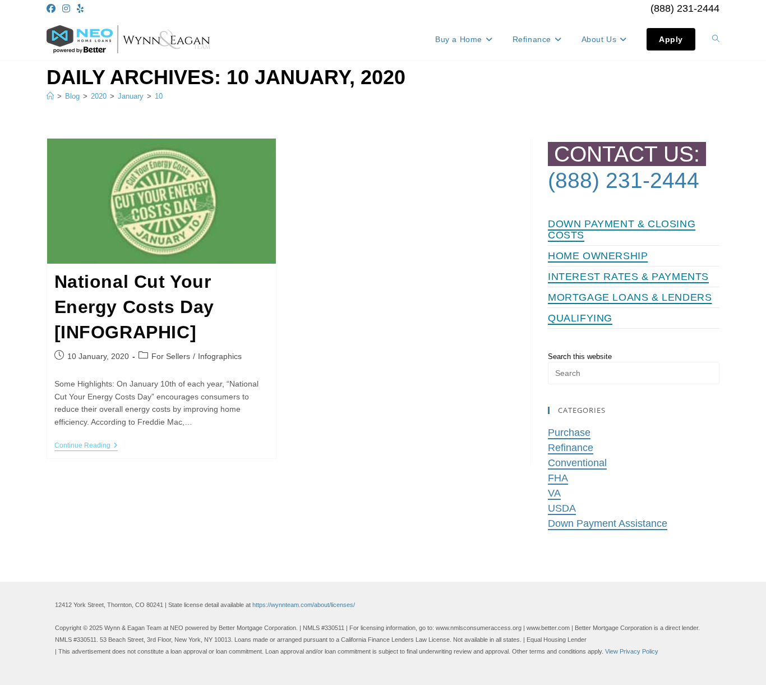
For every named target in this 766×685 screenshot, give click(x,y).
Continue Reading (86, 446)
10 (159, 96)
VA (554, 493)
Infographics (220, 356)
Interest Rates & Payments (628, 276)
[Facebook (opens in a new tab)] (53, 9)
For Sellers (170, 356)
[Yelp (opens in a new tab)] (80, 9)
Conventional (577, 462)
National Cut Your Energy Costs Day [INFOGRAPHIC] (134, 307)
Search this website (580, 356)
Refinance (570, 447)
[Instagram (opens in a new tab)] (66, 9)
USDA (562, 508)
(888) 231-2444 (684, 8)
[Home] (50, 96)
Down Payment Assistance (607, 523)
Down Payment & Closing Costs (621, 229)
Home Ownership (598, 255)
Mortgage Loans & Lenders (630, 297)
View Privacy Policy (631, 651)
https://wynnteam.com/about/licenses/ (303, 604)
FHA (558, 478)
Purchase (569, 432)
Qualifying (580, 318)
